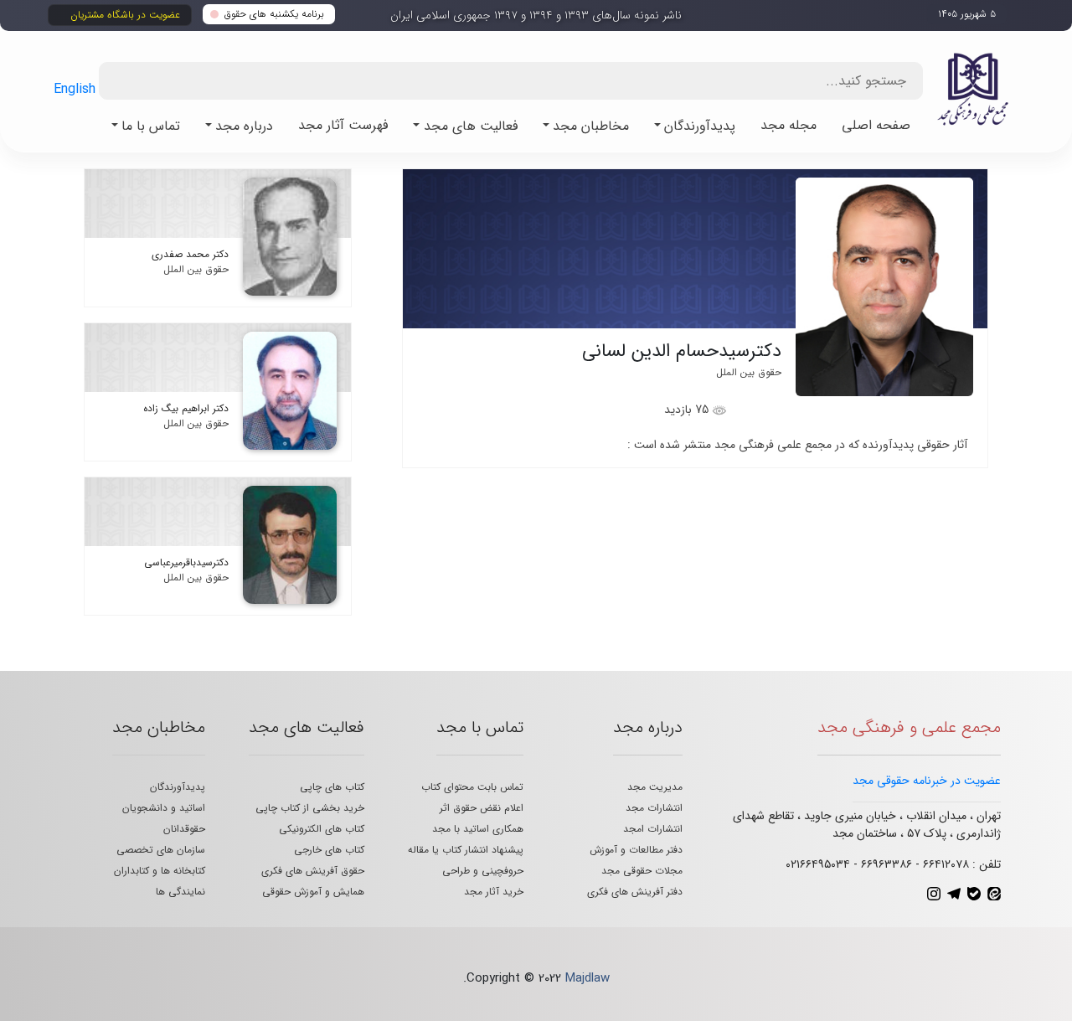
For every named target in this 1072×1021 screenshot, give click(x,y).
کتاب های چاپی (332, 787)
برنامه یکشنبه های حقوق (274, 14)
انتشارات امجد (653, 829)
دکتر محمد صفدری (190, 254)
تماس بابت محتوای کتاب (472, 787)
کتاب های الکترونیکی (321, 829)
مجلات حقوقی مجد (642, 871)
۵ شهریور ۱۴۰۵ (967, 14)
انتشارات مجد (654, 808)
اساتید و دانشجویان (163, 808)
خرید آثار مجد (493, 892)
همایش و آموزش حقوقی (313, 892)
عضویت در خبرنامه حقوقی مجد (927, 780)
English (74, 89)
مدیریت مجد (655, 787)
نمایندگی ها (180, 892)
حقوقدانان (184, 829)
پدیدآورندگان (177, 787)
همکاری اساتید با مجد (477, 829)
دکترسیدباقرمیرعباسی (186, 562)
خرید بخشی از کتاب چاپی (309, 808)
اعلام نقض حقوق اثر (481, 808)
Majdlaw (587, 978)
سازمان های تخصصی (160, 850)
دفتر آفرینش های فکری (635, 892)
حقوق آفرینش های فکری (312, 871)
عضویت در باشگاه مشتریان (125, 15)
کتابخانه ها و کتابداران (159, 871)
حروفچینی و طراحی (482, 871)
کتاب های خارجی (329, 850)
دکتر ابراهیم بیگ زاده (186, 408)
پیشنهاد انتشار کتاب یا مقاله (465, 850)
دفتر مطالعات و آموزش (636, 850)
